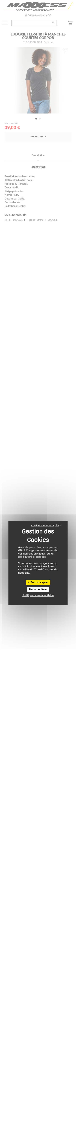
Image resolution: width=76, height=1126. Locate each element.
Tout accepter (39, 582)
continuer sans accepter (45, 525)
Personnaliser (38, 589)
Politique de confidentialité (38, 595)
